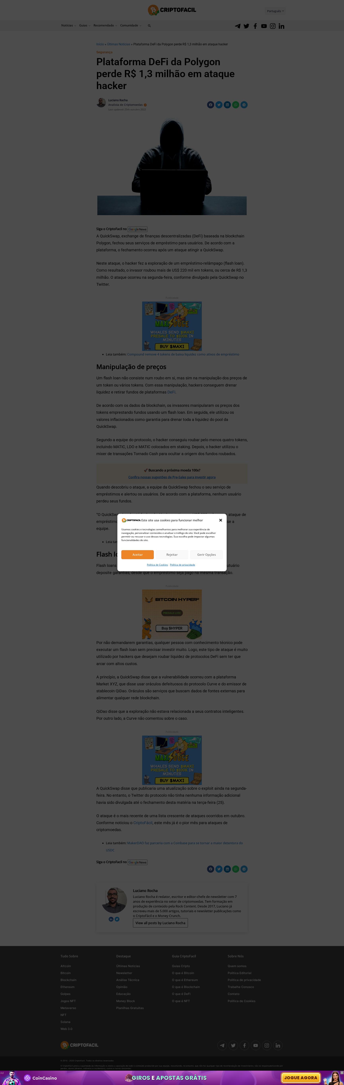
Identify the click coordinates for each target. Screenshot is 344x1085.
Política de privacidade (182, 564)
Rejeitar (172, 555)
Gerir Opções (206, 555)
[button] (221, 520)
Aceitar (138, 555)
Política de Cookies (157, 564)
